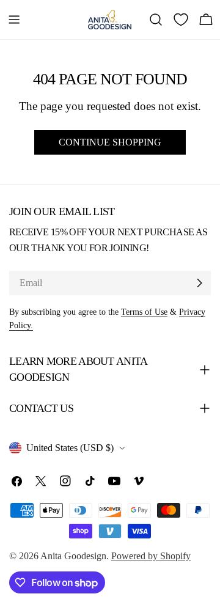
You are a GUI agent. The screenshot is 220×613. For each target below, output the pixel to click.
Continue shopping (110, 142)
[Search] (156, 19)
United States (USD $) (70, 447)
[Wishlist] (181, 19)
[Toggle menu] (14, 19)
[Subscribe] (199, 283)
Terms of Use (144, 312)
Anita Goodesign (73, 556)
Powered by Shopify (151, 556)
